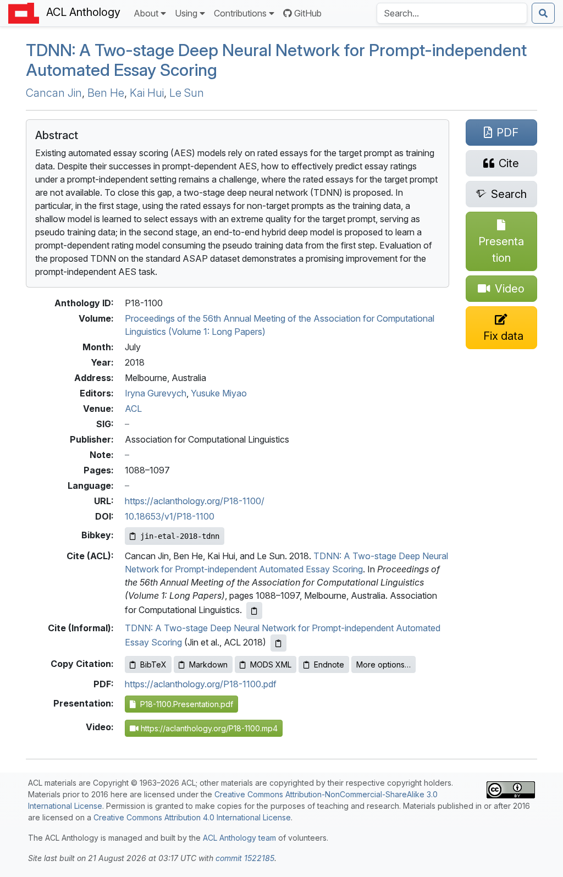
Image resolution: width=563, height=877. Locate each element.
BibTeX (153, 664)
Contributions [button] (240, 13)
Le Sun (186, 93)
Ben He (105, 93)
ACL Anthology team (239, 837)
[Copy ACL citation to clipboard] (254, 610)
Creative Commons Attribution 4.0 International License (192, 817)
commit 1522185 (245, 858)
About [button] (146, 13)
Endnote (329, 664)
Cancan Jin (54, 93)
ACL (133, 408)
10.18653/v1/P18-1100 (169, 516)
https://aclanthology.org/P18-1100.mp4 (208, 728)
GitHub (308, 13)
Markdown (208, 664)
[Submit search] (543, 13)
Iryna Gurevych (155, 393)
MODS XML (270, 664)
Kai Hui (147, 93)
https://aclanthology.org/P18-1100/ (194, 500)
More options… (383, 664)
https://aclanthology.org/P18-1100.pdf (201, 684)
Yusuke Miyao (219, 393)
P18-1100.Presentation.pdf (184, 704)
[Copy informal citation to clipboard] (278, 643)
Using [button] (186, 13)
